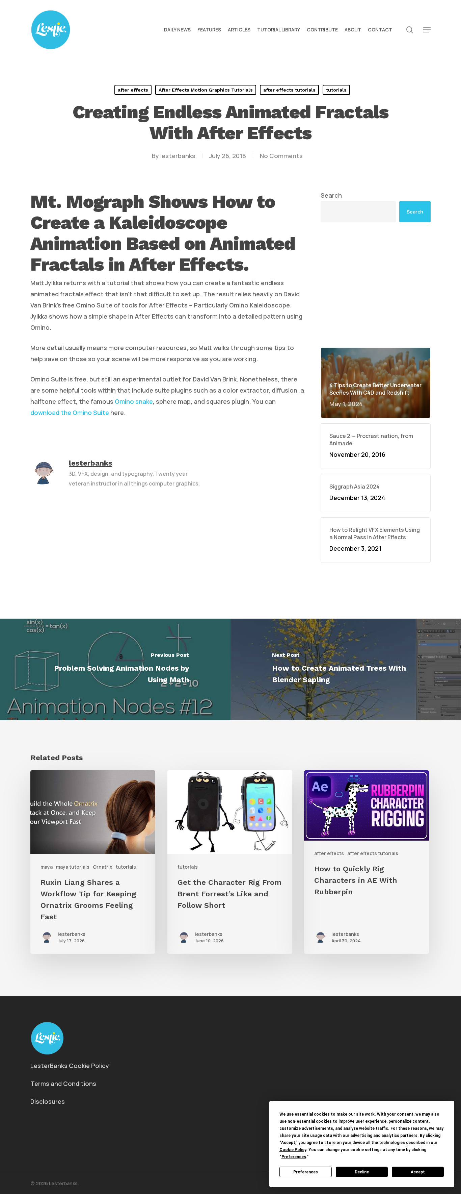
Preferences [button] (293, 1156)
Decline (362, 1172)
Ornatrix (102, 867)
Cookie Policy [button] (292, 1149)
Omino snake (134, 401)
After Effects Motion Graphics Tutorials (206, 90)
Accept (418, 1172)
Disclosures (47, 1101)
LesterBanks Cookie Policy (69, 1066)
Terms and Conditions (63, 1083)
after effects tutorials (289, 90)
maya (46, 867)
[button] (427, 29)
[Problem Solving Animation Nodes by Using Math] (115, 669)
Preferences (305, 1172)
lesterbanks (177, 156)
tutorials (336, 90)
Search (331, 195)
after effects (133, 90)
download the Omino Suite (69, 412)
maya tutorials (72, 867)
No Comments (281, 156)
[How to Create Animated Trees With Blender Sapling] (346, 669)
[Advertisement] (376, 285)
